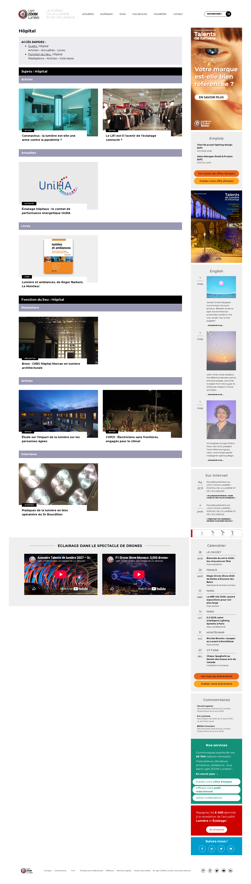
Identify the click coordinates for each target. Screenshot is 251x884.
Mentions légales (124, 870)
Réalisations (36, 58)
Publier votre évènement (216, 683)
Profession (107, 14)
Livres (123, 14)
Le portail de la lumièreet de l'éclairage (61, 14)
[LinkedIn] (211, 848)
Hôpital (38, 46)
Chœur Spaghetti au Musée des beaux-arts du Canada (221, 659)
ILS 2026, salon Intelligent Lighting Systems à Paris (218, 620)
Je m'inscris (216, 829)
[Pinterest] (203, 871)
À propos (47, 870)
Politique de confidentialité (91, 870)
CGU (73, 870)
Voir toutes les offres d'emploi (216, 173)
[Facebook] (202, 848)
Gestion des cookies (142, 870)
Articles (33, 50)
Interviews (67, 58)
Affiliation (110, 870)
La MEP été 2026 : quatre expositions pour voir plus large (221, 599)
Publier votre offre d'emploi (217, 181)
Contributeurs (60, 870)
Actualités (88, 14)
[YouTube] (230, 848)
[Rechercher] (228, 14)
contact (178, 14)
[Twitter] (221, 848)
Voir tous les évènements (216, 676)
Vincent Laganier (205, 706)
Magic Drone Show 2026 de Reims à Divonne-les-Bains (220, 579)
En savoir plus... (216, 325)
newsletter (160, 14)
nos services (140, 14)
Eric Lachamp (203, 716)
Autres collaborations (209, 797)
